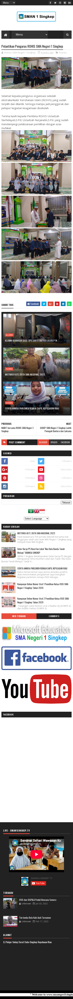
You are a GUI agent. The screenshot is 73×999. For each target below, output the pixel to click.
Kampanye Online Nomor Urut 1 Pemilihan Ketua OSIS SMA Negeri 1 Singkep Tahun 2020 (42, 586)
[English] (36, 512)
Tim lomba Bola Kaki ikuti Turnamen (35, 917)
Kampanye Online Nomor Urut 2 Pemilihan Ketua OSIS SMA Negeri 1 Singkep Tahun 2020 (43, 600)
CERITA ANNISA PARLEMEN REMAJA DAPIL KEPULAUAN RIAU (32, 408)
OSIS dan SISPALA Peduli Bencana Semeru (37, 900)
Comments (54, 616)
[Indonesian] (42, 512)
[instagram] (65, 3)
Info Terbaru (19, 616)
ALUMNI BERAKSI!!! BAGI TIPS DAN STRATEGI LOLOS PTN (31, 340)
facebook (65, 442)
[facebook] (50, 3)
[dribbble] (60, 3)
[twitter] (55, 3)
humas (63, 52)
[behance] (70, 3)
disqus (54, 442)
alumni (9, 335)
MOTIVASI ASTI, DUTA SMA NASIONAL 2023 (25, 374)
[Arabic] (31, 512)
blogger (43, 442)
